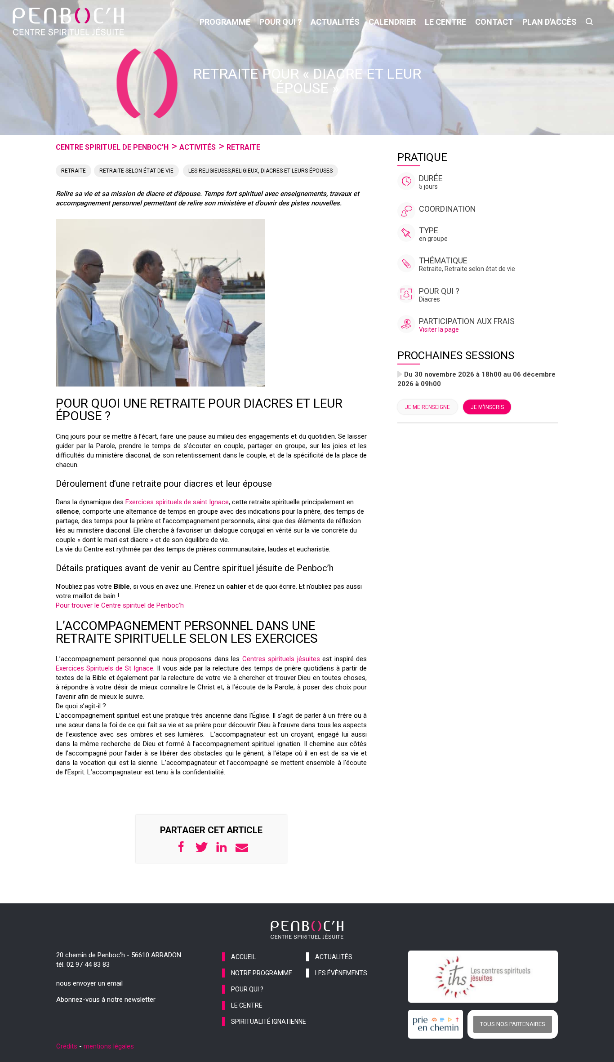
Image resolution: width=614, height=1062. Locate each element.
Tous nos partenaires (512, 1024)
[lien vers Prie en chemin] (437, 1024)
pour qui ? (280, 22)
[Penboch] (68, 21)
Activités (197, 147)
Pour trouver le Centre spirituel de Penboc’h (120, 605)
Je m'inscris (487, 407)
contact (494, 22)
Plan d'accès (549, 22)
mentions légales (109, 1046)
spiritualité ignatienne (268, 1021)
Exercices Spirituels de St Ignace (104, 668)
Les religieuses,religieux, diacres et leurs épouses (260, 171)
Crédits (66, 1046)
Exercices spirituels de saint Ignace (177, 502)
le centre (445, 22)
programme (225, 22)
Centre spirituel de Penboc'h (112, 147)
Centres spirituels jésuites (281, 659)
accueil (243, 956)
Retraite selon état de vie (136, 171)
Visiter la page (439, 329)
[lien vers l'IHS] (483, 977)
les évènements (341, 973)
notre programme (261, 973)
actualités (335, 22)
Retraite (243, 147)
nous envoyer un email (89, 983)
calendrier (392, 22)
